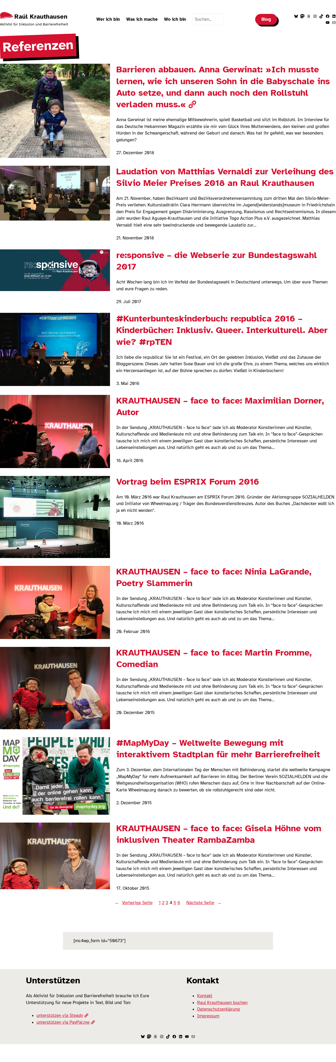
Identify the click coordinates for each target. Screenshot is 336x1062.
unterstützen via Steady (59, 1015)
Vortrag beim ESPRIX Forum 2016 (187, 481)
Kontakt (204, 996)
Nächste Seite (204, 902)
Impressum (208, 1016)
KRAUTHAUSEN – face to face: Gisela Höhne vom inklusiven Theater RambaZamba (218, 834)
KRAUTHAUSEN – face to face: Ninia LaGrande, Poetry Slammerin (213, 577)
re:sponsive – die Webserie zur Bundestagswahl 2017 (216, 261)
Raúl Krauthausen (40, 16)
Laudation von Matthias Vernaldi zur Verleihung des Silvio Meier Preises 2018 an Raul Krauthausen (225, 177)
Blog (266, 19)
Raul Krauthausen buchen (222, 1002)
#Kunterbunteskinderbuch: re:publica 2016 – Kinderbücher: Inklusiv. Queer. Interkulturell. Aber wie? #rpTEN (222, 330)
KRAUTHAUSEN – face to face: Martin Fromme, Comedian (214, 658)
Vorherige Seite (134, 902)
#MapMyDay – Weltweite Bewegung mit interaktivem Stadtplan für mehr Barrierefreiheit (218, 748)
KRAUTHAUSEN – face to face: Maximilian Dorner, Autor (220, 406)
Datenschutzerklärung (218, 1009)
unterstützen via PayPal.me (63, 1022)
